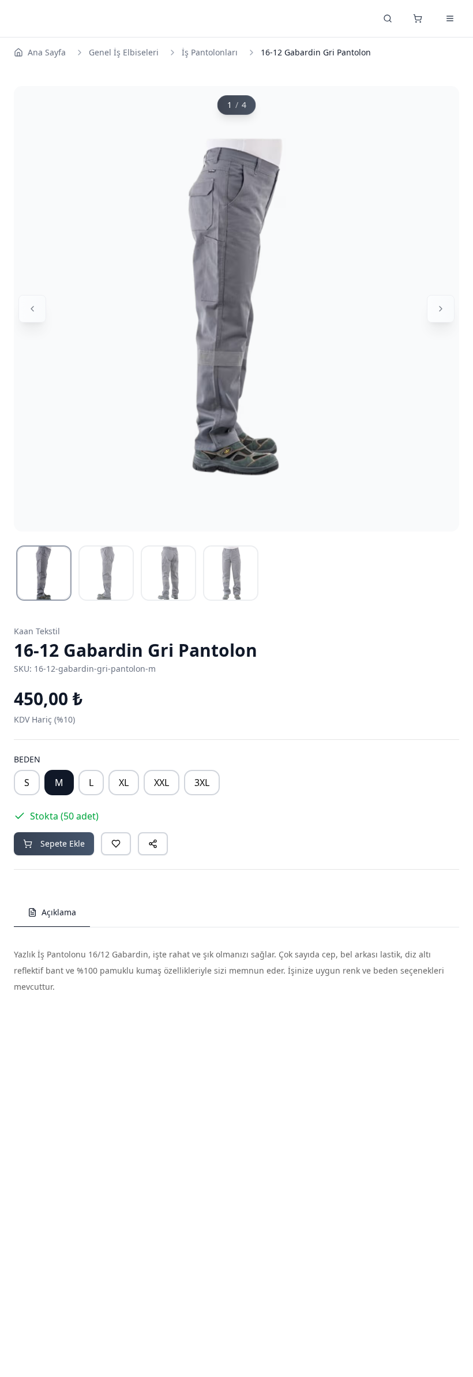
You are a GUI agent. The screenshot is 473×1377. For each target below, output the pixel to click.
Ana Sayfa (47, 52)
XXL (161, 782)
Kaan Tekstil (37, 631)
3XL (201, 782)
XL (124, 782)
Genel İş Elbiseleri (124, 52)
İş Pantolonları (210, 52)
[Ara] (387, 18)
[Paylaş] (153, 843)
